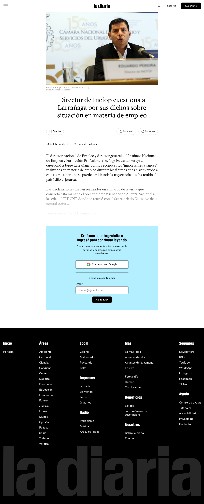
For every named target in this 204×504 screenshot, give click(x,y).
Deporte (44, 379)
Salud (43, 433)
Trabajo (44, 438)
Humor (129, 382)
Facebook (185, 379)
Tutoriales (185, 408)
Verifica (44, 444)
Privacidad (186, 419)
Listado (129, 405)
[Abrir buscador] (159, 6)
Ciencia (44, 362)
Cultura (44, 373)
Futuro (43, 400)
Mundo (43, 416)
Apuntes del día (135, 357)
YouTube (184, 362)
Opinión (44, 422)
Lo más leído (133, 352)
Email (79, 283)
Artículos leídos (89, 431)
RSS (182, 357)
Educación (46, 389)
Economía (45, 384)
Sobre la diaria (134, 433)
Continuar (102, 299)
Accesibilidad (187, 413)
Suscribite (191, 5)
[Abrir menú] (5, 5)
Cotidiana (45, 368)
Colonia (84, 352)
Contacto (185, 424)
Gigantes (85, 402)
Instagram (185, 373)
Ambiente (45, 352)
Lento (83, 397)
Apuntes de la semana (139, 362)
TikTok (183, 384)
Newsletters (186, 352)
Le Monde (86, 391)
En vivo (129, 368)
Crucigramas (133, 387)
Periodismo (87, 421)
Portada (8, 352)
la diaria (85, 386)
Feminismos (46, 395)
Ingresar (171, 5)
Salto (83, 368)
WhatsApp (185, 368)
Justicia (44, 406)
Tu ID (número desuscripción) (136, 412)
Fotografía (131, 376)
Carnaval (45, 357)
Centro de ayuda (190, 402)
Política (43, 427)
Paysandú (86, 362)
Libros (43, 411)
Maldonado (87, 357)
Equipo (129, 438)
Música (84, 426)
